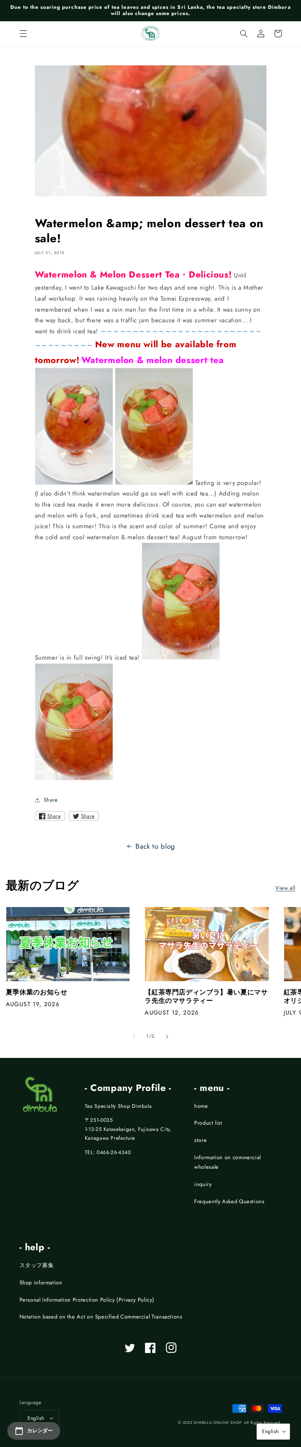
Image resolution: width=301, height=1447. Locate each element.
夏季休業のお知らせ (37, 992)
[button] (23, 33)
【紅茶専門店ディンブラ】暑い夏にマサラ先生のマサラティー (206, 996)
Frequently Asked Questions (229, 1201)
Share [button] (51, 800)
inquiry (202, 1184)
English (36, 1418)
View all (285, 888)
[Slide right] (167, 1037)
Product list (208, 1123)
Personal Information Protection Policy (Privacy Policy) (87, 1300)
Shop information (40, 1283)
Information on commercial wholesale (227, 1162)
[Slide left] (134, 1037)
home (201, 1106)
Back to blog (155, 846)
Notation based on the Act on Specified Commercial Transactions (100, 1317)
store (200, 1140)
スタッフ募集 (36, 1265)
